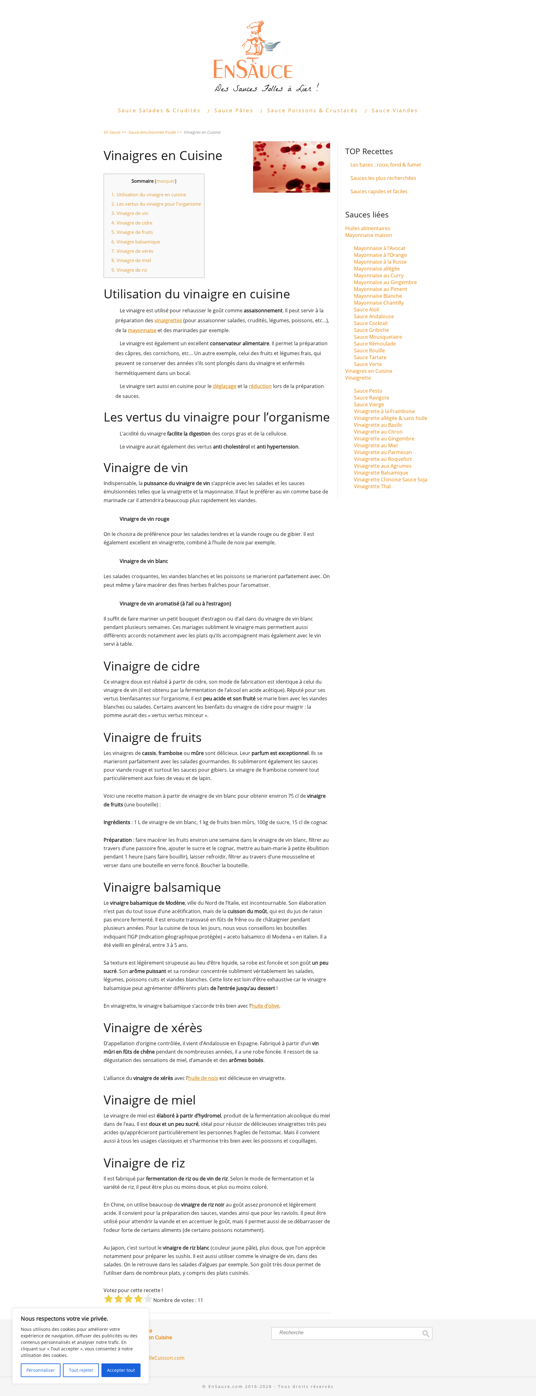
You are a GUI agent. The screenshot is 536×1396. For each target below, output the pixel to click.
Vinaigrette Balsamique (381, 472)
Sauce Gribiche (371, 330)
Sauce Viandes (395, 110)
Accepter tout (121, 1370)
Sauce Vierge (369, 404)
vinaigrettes (168, 320)
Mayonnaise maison (368, 235)
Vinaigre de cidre (131, 223)
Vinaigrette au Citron (378, 431)
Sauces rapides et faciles (379, 191)
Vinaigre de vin (129, 213)
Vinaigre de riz (129, 270)
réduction (260, 386)
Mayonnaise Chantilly (379, 302)
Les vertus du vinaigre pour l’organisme (156, 204)
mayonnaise (142, 330)
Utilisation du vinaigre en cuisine (148, 194)
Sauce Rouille (369, 350)
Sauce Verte (368, 364)
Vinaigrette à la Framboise (384, 411)
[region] (80, 1346)
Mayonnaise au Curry (379, 275)
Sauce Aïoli (366, 309)
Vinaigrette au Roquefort (383, 459)
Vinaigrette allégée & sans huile (390, 418)
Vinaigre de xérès (132, 251)
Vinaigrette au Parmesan (383, 452)
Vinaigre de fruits (132, 232)
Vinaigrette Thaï (372, 486)
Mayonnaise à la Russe (380, 261)
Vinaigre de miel (131, 260)
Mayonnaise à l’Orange (380, 255)
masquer (165, 181)
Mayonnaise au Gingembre (385, 282)
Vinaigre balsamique (135, 242)
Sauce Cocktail (370, 323)
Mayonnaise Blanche (378, 295)
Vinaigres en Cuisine (368, 371)
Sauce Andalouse (374, 316)
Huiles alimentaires (367, 228)
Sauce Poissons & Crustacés (312, 110)
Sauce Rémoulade (375, 343)
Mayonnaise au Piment (380, 289)
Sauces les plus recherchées (383, 178)
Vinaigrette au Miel (376, 445)
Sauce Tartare (370, 357)
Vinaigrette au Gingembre (384, 438)
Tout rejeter (81, 1370)
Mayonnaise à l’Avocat (379, 248)
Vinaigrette (358, 377)
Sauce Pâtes (233, 110)
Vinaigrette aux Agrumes (383, 465)
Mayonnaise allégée (377, 268)
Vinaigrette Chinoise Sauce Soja (390, 479)
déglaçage (224, 386)
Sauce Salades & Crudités (159, 110)
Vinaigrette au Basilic (378, 424)
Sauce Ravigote (371, 397)
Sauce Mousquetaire (378, 336)
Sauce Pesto (368, 390)
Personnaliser (40, 1370)
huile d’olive (265, 1005)
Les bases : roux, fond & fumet (386, 164)
